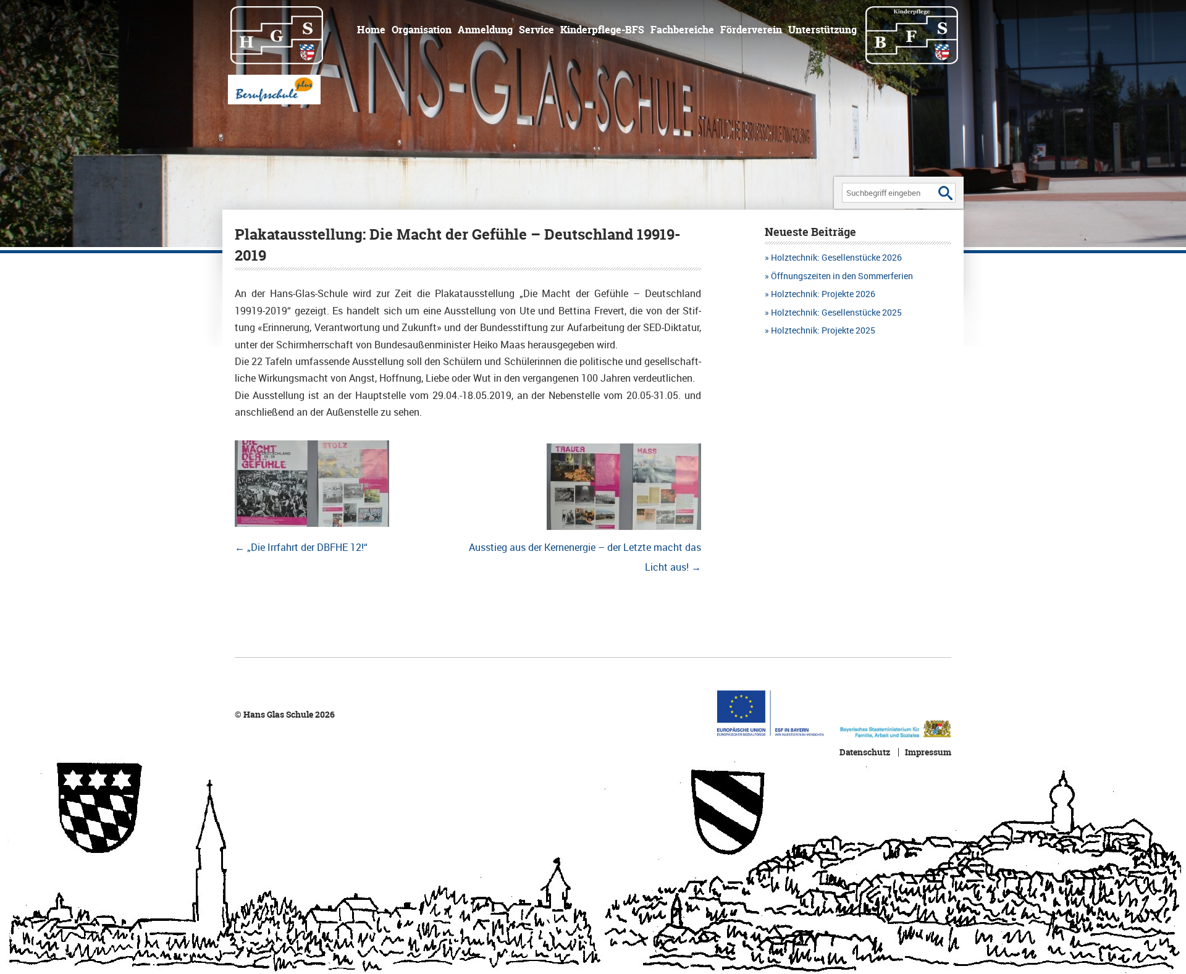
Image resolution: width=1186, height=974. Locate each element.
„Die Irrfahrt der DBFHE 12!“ (301, 547)
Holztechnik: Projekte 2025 (823, 330)
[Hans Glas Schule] (285, 34)
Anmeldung (485, 29)
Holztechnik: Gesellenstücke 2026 (836, 257)
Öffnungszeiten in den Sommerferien (842, 276)
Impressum (928, 752)
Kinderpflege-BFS (602, 29)
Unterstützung (822, 29)
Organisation (422, 29)
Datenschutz (864, 752)
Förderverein (751, 29)
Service (536, 29)
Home (371, 29)
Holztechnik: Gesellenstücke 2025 (836, 312)
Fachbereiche (682, 29)
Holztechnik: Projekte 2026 (823, 294)
